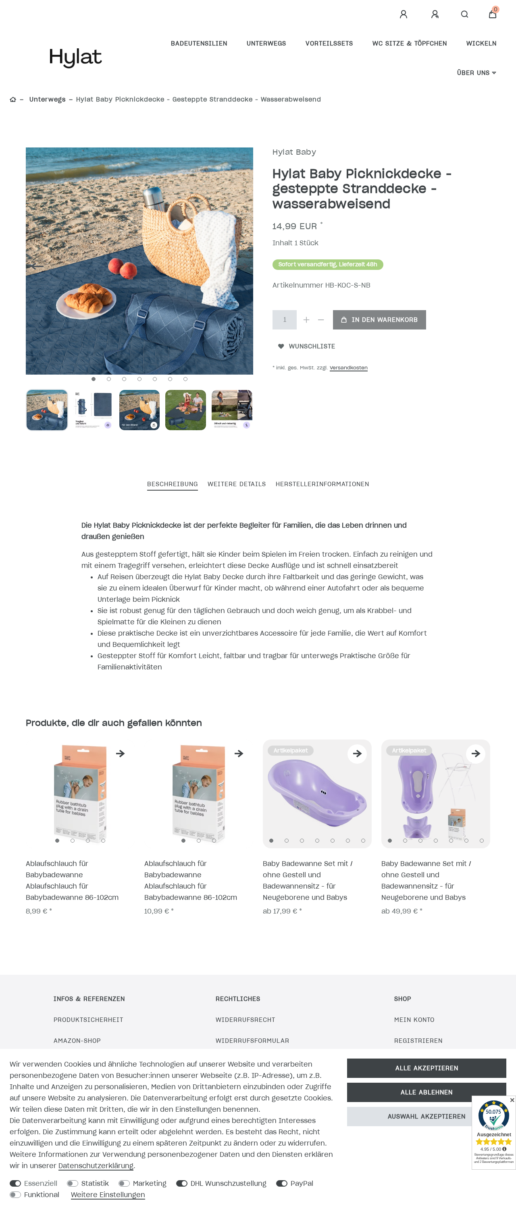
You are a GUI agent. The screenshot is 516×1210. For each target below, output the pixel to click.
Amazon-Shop (77, 1040)
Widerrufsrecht (245, 1020)
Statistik (95, 1183)
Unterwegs (266, 43)
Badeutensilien (199, 43)
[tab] (172, 485)
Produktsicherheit (88, 1020)
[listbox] (80, 794)
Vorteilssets (329, 43)
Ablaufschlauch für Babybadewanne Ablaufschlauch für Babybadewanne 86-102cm (72, 880)
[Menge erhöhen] (306, 319)
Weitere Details (237, 484)
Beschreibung (172, 484)
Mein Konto (414, 1020)
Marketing (149, 1183)
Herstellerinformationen (322, 484)
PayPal (302, 1183)
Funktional (41, 1195)
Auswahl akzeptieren (427, 1116)
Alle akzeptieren (426, 1068)
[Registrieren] (436, 14)
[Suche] (465, 14)
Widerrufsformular (252, 1040)
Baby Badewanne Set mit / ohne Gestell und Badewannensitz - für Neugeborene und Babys (308, 880)
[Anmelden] (405, 14)
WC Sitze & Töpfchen (409, 43)
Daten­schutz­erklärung (95, 1166)
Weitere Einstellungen (108, 1195)
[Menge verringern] (321, 319)
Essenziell (40, 1183)
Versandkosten (349, 368)
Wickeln (481, 43)
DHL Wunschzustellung (228, 1183)
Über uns (473, 73)
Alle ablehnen (427, 1092)
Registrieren (418, 1040)
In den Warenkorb (385, 319)
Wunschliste (312, 346)
